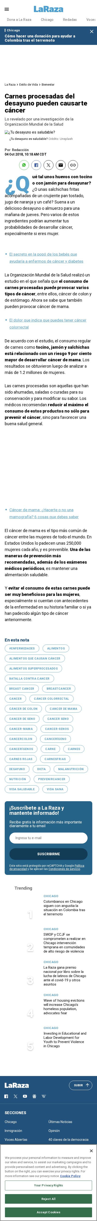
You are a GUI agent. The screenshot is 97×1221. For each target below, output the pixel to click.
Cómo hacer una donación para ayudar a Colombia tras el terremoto (40, 38)
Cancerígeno (55, 739)
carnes (74, 749)
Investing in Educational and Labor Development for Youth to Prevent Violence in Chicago (65, 1039)
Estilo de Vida (28, 84)
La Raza (10, 84)
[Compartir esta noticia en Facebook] (36, 165)
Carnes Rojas (20, 759)
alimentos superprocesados (33, 668)
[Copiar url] (73, 165)
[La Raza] (48, 9)
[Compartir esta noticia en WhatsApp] (24, 165)
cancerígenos (21, 749)
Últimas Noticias (60, 1122)
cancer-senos (57, 729)
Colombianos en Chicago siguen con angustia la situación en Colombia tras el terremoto (64, 907)
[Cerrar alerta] (91, 31)
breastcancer (59, 688)
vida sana (55, 789)
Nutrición (17, 779)
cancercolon (20, 739)
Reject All (48, 1199)
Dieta (41, 769)
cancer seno (58, 719)
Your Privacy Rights (48, 1185)
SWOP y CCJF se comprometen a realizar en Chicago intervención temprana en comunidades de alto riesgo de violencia (64, 942)
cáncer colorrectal (51, 698)
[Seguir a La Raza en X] (15, 1096)
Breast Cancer (21, 688)
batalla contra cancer (29, 678)
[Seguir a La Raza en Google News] (34, 1096)
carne (50, 749)
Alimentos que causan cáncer (35, 658)
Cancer (15, 698)
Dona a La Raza (19, 20)
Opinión (54, 1131)
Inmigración (13, 1131)
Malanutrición (71, 769)
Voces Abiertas (16, 1139)
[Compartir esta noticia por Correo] (61, 165)
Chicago (47, 20)
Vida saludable (22, 789)
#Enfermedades (22, 648)
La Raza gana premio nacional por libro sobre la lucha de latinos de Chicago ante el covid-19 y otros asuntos (65, 975)
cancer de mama (63, 708)
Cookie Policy (70, 1176)
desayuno (17, 769)
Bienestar (48, 84)
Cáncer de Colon (23, 708)
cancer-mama (21, 729)
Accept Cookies (49, 1212)
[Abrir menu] (6, 9)
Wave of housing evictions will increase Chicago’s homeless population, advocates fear (64, 1006)
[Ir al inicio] (23, 1085)
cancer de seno (22, 719)
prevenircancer (51, 779)
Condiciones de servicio (64, 869)
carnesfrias (55, 759)
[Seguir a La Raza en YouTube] (25, 1096)
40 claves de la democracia (68, 1139)
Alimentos (56, 648)
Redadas (70, 20)
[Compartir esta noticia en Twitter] (48, 165)
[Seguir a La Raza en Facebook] (6, 1096)
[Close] (91, 1151)
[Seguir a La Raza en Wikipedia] (43, 1096)
